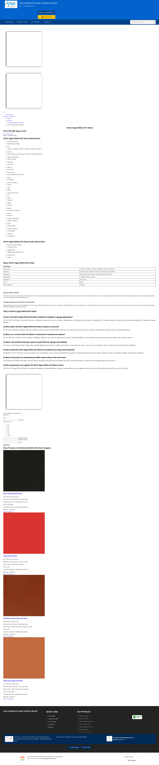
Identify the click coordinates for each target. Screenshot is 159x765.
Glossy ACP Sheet (83, 729)
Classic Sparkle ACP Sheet (86, 727)
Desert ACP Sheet (84, 718)
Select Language (132, 760)
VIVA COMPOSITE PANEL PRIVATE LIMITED (38, 4)
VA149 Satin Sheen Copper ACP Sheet (15, 618)
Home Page (9, 22)
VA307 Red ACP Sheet (10, 556)
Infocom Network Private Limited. (48, 758)
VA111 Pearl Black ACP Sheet (12, 494)
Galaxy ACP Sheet (83, 716)
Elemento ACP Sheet (84, 724)
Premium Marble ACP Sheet (86, 721)
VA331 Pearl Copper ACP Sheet (13, 681)
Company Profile (22, 22)
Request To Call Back (9, 116)
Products (9, 120)
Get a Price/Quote (8, 134)
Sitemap (50, 727)
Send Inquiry (47, 17)
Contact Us (47, 22)
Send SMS (87, 747)
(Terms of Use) (59, 756)
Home (8, 118)
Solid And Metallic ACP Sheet (15, 122)
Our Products (35, 22)
